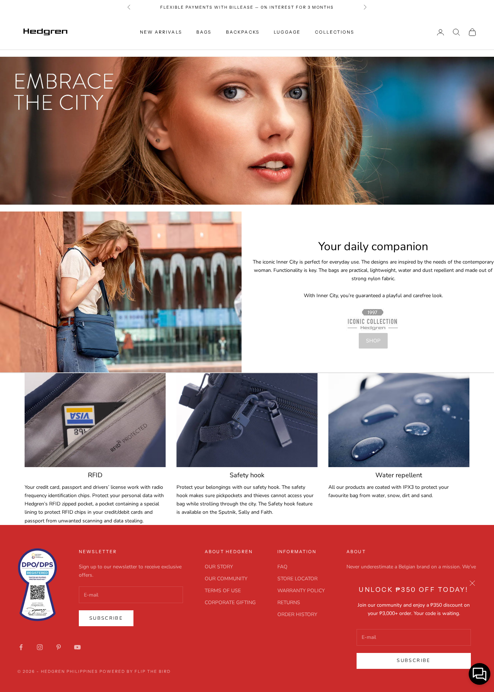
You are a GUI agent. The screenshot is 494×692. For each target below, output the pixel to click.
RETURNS (288, 602)
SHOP (373, 340)
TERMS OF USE (223, 590)
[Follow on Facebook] (21, 647)
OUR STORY (219, 566)
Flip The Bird (153, 671)
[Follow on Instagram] (39, 647)
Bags (204, 32)
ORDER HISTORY (297, 614)
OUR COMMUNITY (226, 578)
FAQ (282, 566)
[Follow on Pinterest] (58, 647)
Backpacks (242, 32)
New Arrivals (161, 32)
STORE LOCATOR (297, 578)
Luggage (287, 32)
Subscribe (413, 660)
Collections (334, 32)
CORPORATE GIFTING (230, 602)
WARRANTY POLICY (301, 590)
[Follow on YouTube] (77, 647)
